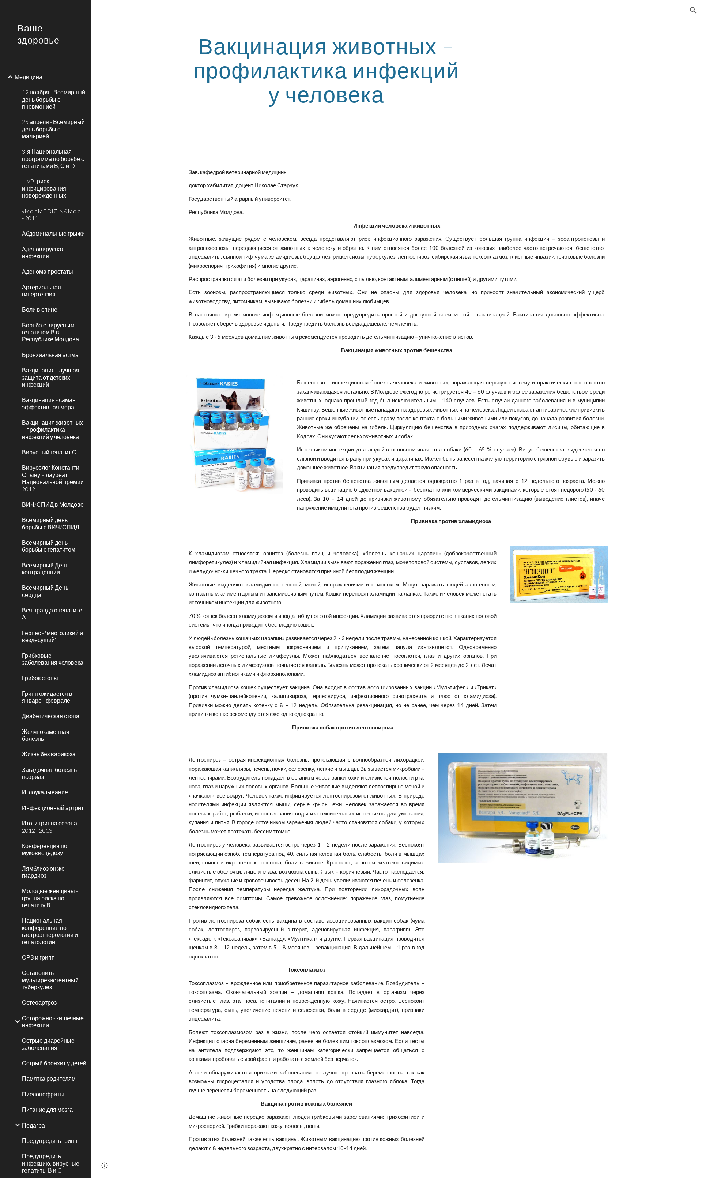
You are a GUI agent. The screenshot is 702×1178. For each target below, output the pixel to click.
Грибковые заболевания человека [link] (52, 659)
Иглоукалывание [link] (45, 791)
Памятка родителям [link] (49, 1078)
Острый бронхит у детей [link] (54, 1062)
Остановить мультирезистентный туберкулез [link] (50, 979)
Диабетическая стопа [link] (50, 715)
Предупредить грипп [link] (50, 1140)
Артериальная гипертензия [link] (41, 290)
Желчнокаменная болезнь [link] (45, 735)
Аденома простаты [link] (47, 271)
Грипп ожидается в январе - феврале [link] (47, 697)
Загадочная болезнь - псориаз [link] (51, 773)
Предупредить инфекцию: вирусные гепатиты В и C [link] (50, 1163)
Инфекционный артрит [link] (53, 807)
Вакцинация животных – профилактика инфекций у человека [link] (52, 429)
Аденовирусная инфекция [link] (43, 252)
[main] (326, 70)
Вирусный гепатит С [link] (49, 452)
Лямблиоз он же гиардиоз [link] (43, 872)
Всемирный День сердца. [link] (45, 591)
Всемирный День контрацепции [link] (45, 568)
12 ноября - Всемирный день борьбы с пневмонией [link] (53, 99)
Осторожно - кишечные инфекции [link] (53, 1021)
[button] (693, 10)
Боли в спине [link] (39, 309)
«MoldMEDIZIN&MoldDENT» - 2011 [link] (54, 214)
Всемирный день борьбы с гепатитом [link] (48, 546)
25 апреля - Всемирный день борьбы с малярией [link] (53, 128)
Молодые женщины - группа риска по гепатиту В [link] (50, 897)
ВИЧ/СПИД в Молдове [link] (53, 504)
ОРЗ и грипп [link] (38, 957)
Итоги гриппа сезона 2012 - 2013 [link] (49, 826)
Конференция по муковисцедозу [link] (44, 849)
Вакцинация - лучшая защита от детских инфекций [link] (50, 377)
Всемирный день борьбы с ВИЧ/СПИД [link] (50, 523)
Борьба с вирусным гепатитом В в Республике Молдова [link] (50, 332)
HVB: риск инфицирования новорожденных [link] (44, 188)
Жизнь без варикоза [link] (49, 753)
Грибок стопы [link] (40, 677)
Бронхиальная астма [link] (50, 354)
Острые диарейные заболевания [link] (48, 1044)
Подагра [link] (33, 1125)
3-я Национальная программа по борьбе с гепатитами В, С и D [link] (53, 158)
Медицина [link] (28, 76)
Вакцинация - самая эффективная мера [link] (49, 403)
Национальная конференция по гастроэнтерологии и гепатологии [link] (50, 931)
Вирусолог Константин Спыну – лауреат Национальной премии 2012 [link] (53, 478)
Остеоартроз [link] (39, 1002)
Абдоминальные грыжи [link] (53, 233)
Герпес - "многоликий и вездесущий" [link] (52, 636)
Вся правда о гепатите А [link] (52, 613)
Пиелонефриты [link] (43, 1094)
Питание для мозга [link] (47, 1109)
